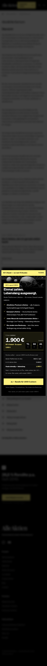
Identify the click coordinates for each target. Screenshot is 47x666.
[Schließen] (42, 278)
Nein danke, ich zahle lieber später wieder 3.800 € (23, 392)
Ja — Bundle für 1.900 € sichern (23, 382)
